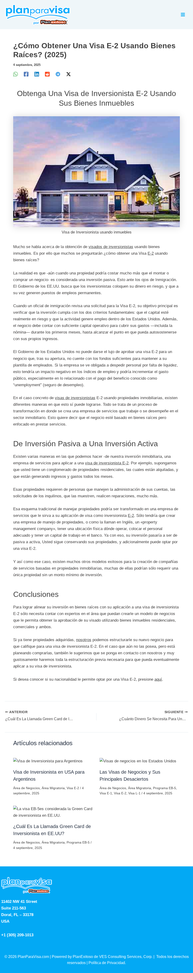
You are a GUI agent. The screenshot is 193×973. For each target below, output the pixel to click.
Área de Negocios (26, 788)
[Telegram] (58, 74)
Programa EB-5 (164, 788)
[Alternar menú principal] (183, 14)
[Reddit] (47, 74)
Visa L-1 (134, 793)
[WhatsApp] (15, 74)
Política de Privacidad (106, 963)
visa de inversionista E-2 (107, 463)
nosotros (83, 640)
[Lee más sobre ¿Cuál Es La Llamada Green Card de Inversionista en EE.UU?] (53, 812)
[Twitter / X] (68, 74)
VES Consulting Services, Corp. (126, 957)
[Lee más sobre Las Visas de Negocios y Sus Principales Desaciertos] (138, 761)
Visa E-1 (106, 793)
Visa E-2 (73, 788)
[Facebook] (26, 74)
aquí (158, 679)
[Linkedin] (36, 74)
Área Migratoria (53, 788)
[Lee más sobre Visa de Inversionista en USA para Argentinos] (48, 761)
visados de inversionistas (110, 247)
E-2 (151, 253)
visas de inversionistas (75, 398)
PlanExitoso (83, 957)
